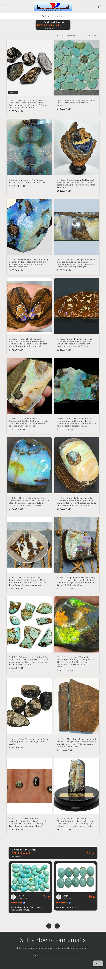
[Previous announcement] (5, 16)
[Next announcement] (101, 16)
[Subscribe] (73, 956)
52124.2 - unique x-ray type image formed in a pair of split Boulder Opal (27, 181)
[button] (5, 7)
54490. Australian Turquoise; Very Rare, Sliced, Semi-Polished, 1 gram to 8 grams (76, 103)
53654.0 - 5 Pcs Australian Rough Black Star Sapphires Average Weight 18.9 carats (28, 741)
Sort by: (60, 35)
